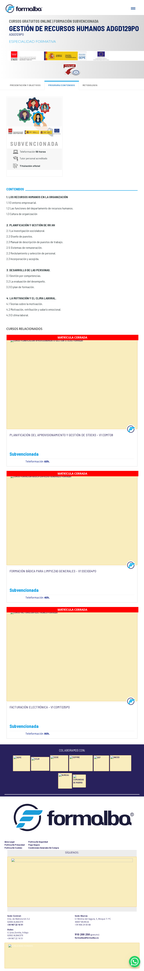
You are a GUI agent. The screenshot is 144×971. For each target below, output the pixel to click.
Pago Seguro (34, 845)
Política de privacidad (14, 845)
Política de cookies (13, 848)
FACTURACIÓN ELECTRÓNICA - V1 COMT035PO (40, 707)
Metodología (90, 85)
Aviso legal (9, 842)
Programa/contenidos (61, 85)
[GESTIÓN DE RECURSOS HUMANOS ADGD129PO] (34, 116)
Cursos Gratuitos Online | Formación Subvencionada (54, 21)
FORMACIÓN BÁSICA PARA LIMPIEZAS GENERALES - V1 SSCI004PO (53, 571)
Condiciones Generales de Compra (43, 848)
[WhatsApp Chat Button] (134, 961)
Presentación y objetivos (25, 85)
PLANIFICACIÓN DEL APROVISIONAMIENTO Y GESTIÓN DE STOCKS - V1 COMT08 (61, 435)
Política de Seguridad (38, 842)
